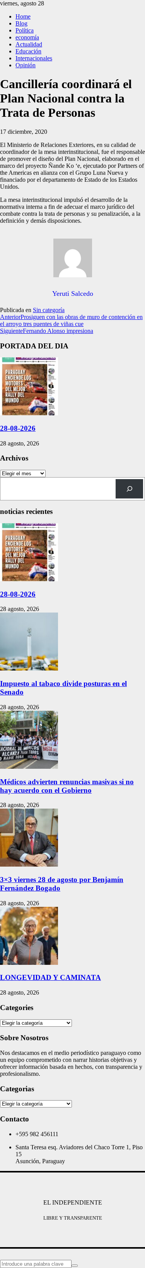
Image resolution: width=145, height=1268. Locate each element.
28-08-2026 (18, 428)
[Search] (129, 488)
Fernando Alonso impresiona (46, 331)
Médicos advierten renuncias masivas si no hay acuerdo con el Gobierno (67, 786)
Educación (28, 51)
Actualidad (28, 44)
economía (27, 37)
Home (23, 16)
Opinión (25, 65)
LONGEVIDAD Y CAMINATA (50, 977)
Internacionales (33, 58)
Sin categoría (49, 310)
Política (24, 30)
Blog (21, 23)
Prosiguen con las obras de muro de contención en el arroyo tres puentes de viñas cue (71, 320)
